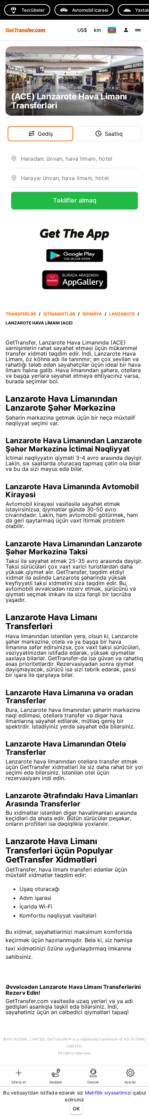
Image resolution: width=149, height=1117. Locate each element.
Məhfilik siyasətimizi (108, 1093)
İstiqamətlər (59, 313)
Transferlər (21, 313)
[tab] (18, 1075)
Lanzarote (122, 313)
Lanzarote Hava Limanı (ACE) (39, 322)
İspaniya (92, 313)
